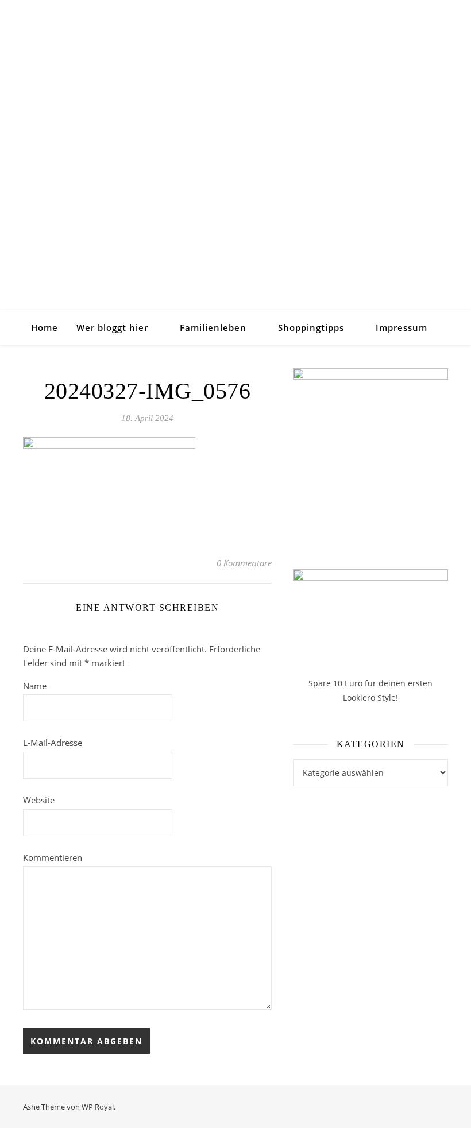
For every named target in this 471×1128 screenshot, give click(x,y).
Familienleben (213, 327)
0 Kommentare (244, 563)
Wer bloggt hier (112, 327)
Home (44, 327)
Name (35, 686)
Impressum (401, 327)
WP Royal (98, 1107)
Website (39, 800)
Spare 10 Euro (336, 683)
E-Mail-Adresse (52, 742)
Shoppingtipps (311, 327)
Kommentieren (52, 857)
